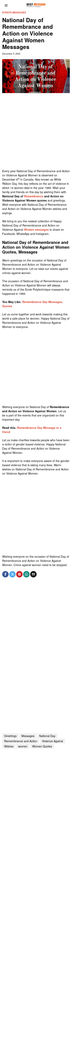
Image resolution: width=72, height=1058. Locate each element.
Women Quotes (42, 746)
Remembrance (34, 196)
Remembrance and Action (20, 741)
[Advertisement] (36, 133)
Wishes (8, 746)
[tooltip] (5, 574)
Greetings (10, 736)
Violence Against (52, 741)
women (22, 746)
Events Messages (14, 12)
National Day (47, 736)
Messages (27, 736)
